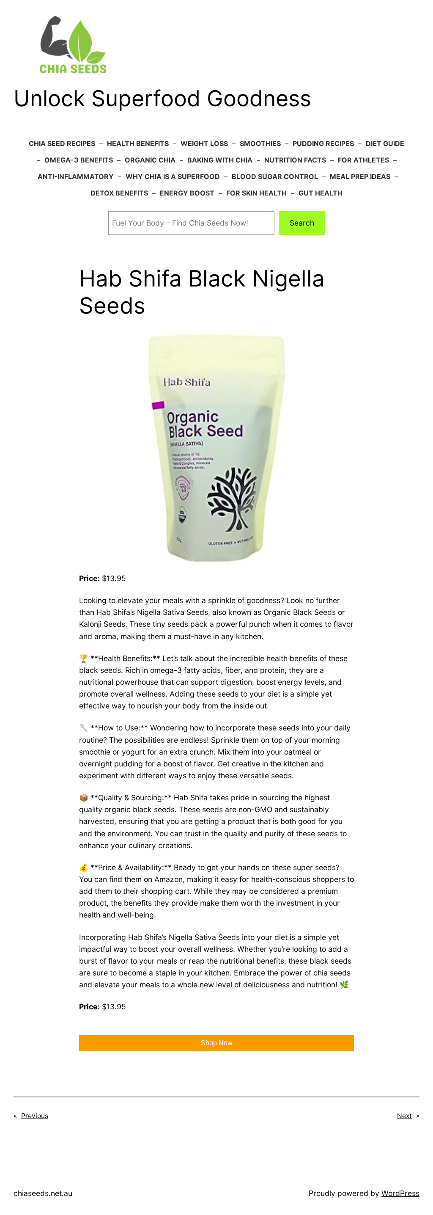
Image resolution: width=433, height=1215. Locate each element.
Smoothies (260, 143)
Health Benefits (138, 143)
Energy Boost (187, 193)
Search (302, 222)
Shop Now (217, 1043)
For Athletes (363, 160)
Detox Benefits (119, 193)
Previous (34, 1116)
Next (404, 1116)
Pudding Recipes (323, 143)
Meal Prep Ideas (360, 176)
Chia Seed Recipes (62, 143)
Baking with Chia (219, 160)
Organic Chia (150, 160)
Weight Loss (204, 143)
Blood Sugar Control (275, 176)
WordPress (400, 1193)
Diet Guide (385, 143)
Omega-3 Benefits (78, 160)
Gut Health (321, 193)
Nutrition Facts (295, 160)
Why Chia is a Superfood (173, 176)
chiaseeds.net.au (43, 1193)
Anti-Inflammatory (76, 176)
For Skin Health (256, 193)
